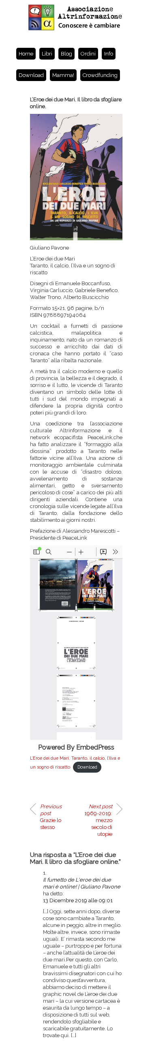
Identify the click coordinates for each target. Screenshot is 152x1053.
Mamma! (63, 75)
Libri (47, 54)
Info (108, 54)
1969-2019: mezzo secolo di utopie (98, 820)
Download (31, 75)
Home (26, 54)
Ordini (88, 54)
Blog (66, 54)
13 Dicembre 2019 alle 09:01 (78, 900)
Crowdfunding (100, 75)
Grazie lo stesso (51, 816)
